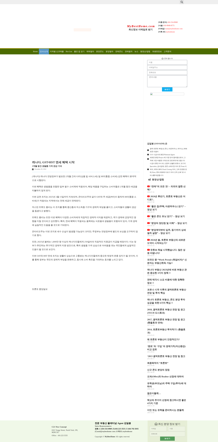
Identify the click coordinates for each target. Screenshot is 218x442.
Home (35, 51)
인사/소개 (44, 51)
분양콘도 (100, 51)
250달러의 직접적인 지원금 (97, 242)
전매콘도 (119, 51)
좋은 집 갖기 (79, 51)
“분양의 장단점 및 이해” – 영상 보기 (168, 223)
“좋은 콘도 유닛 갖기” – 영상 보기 (167, 216)
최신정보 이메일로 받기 (141, 29)
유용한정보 (157, 51)
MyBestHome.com (141, 26)
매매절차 (90, 51)
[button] (182, 2)
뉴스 (136, 51)
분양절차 (109, 51)
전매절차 (128, 51)
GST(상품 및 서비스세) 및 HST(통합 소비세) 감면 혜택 (101, 176)
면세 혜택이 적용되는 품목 (78, 221)
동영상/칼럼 (145, 51)
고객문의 (167, 51)
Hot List (69, 51)
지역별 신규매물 (57, 51)
